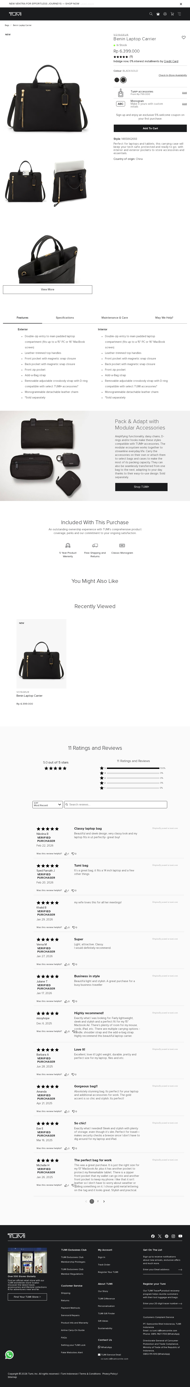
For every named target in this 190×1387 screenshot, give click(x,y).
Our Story (103, 1291)
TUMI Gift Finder (106, 1314)
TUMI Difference (106, 1299)
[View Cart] (172, 14)
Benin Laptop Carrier (29, 695)
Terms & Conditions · (90, 1374)
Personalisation (106, 1306)
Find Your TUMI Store (26, 1297)
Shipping (65, 1293)
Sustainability (105, 1328)
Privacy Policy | (110, 1374)
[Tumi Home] (15, 13)
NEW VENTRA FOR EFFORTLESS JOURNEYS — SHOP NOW (44, 3)
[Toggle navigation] (179, 14)
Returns (65, 1301)
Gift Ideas (103, 1321)
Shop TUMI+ (141, 487)
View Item (41, 679)
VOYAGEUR (23, 692)
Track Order (104, 1265)
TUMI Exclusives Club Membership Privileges (73, 1259)
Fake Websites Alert (72, 1353)
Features (22, 317)
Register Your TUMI (108, 1272)
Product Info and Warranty (74, 1323)
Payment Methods (70, 1308)
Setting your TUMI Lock (73, 1345)
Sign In (101, 1257)
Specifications (65, 317)
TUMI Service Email (111, 1355)
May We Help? (164, 317)
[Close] (181, 4)
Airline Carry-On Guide (73, 1330)
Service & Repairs (70, 1315)
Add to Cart (150, 128)
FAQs (64, 1338)
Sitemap (12, 1377)
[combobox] (47, 804)
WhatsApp (106, 1347)
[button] (133, 768)
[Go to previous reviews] (86, 1201)
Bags (7, 25)
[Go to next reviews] (104, 1201)
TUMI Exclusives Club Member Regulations (72, 1271)
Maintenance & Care (114, 317)
